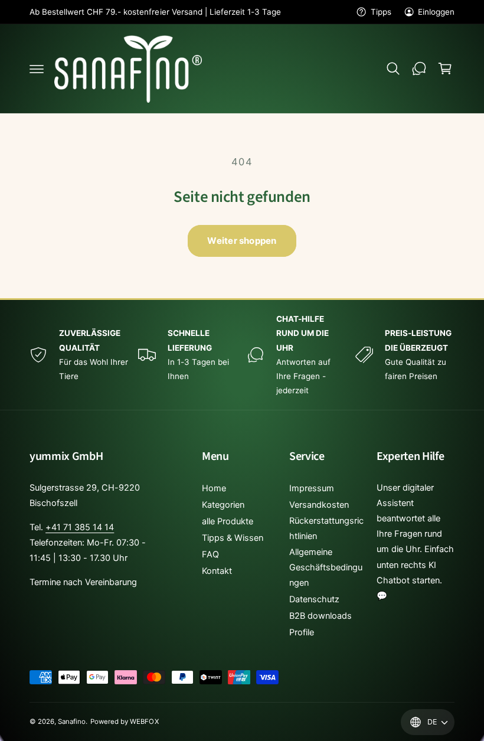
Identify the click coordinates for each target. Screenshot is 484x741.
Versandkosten (319, 505)
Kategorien (223, 505)
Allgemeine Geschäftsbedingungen (325, 567)
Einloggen (436, 12)
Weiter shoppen (241, 240)
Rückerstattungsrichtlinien (326, 528)
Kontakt (217, 571)
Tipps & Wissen (232, 538)
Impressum (311, 488)
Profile (301, 632)
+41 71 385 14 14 (79, 527)
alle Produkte (227, 521)
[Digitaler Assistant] (419, 68)
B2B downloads (320, 616)
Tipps (381, 12)
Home (214, 488)
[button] (37, 68)
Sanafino (72, 721)
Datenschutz (314, 599)
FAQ (210, 554)
